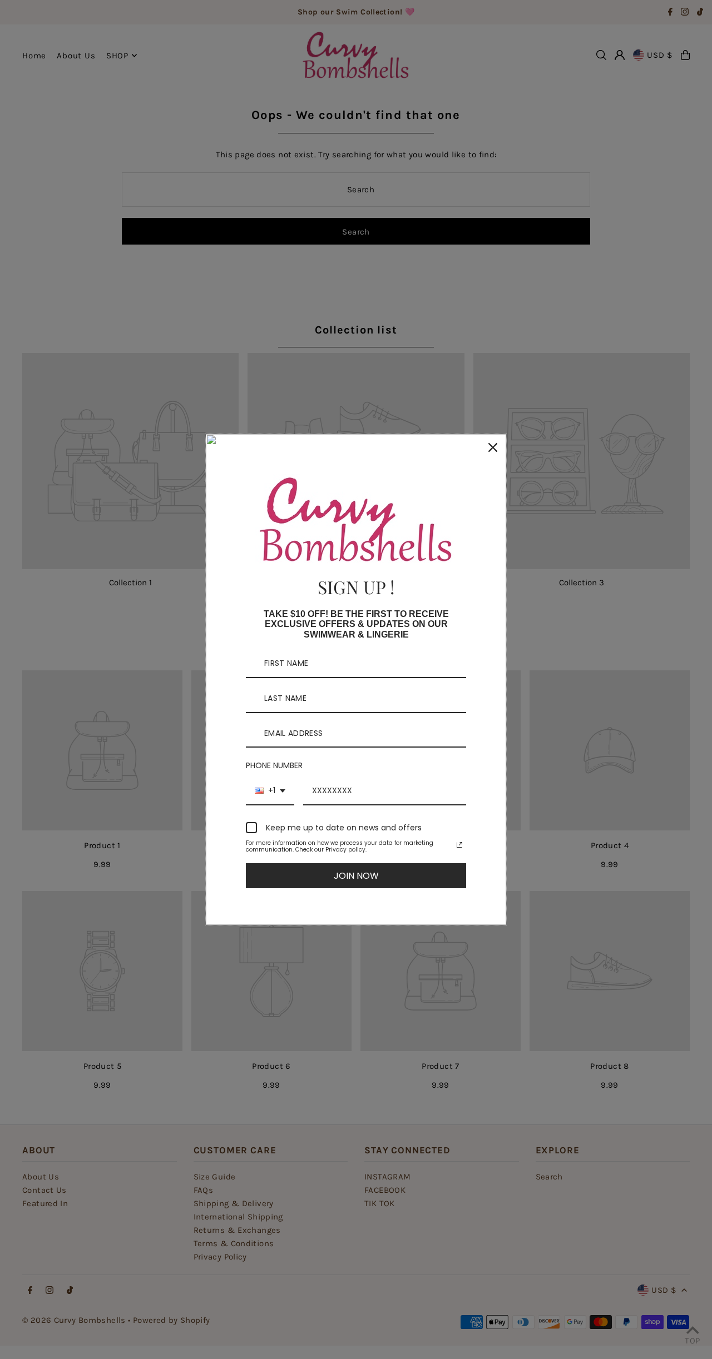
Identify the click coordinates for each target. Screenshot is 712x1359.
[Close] (492, 447)
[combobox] (270, 791)
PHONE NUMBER (274, 765)
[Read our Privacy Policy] (459, 845)
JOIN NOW (356, 875)
